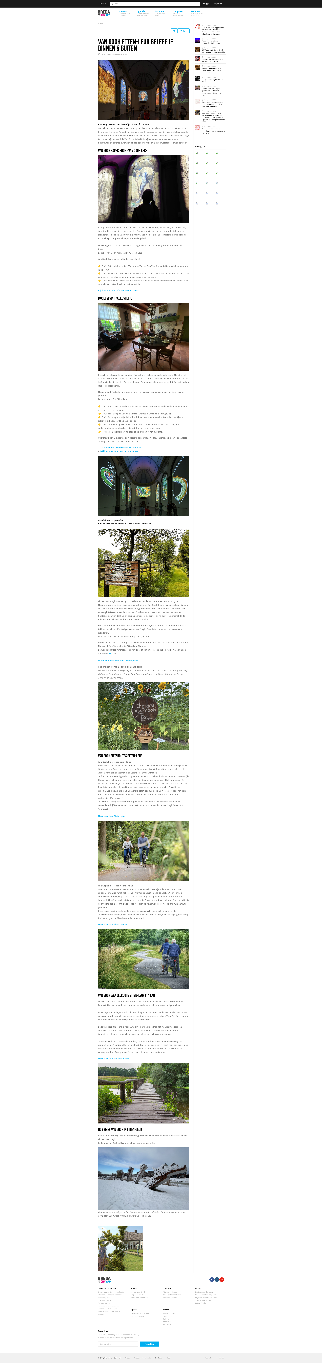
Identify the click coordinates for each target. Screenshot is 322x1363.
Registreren (218, 4)
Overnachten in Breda (139, 1297)
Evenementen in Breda (140, 1313)
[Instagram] (216, 1279)
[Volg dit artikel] (174, 30)
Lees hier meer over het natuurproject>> (118, 660)
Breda (102, 4)
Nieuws (166, 1309)
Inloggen (206, 4)
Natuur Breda (200, 1303)
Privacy (127, 1358)
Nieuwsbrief (103, 1331)
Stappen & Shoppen (107, 1288)
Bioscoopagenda (137, 1316)
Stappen (134, 1288)
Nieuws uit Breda (169, 1313)
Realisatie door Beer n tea (214, 1358)
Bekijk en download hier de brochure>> (118, 451)
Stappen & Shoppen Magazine (110, 1295)
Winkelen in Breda (170, 1292)
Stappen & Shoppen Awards (109, 1311)
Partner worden (104, 1303)
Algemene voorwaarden (143, 1358)
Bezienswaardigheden (204, 1292)
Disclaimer (159, 1358)
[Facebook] (211, 1279)
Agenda (134, 1309)
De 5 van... (167, 1319)
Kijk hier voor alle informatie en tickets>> (118, 290)
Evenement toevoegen (107, 1308)
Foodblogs (167, 1316)
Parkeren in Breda (170, 1297)
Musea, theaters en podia (205, 1295)
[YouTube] (221, 1279)
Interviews (167, 1322)
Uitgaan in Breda (137, 1295)
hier (110, 653)
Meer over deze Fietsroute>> (112, 816)
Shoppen (167, 1288)
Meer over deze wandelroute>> (113, 1058)
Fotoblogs (167, 1324)
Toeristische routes (203, 1300)
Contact (101, 1314)
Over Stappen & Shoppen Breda (111, 1292)
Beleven (198, 1288)
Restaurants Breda (138, 1292)
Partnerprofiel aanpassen (108, 1306)
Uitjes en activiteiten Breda (206, 1297)
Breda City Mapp (104, 1300)
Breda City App (104, 1297)
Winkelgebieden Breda (172, 1295)
